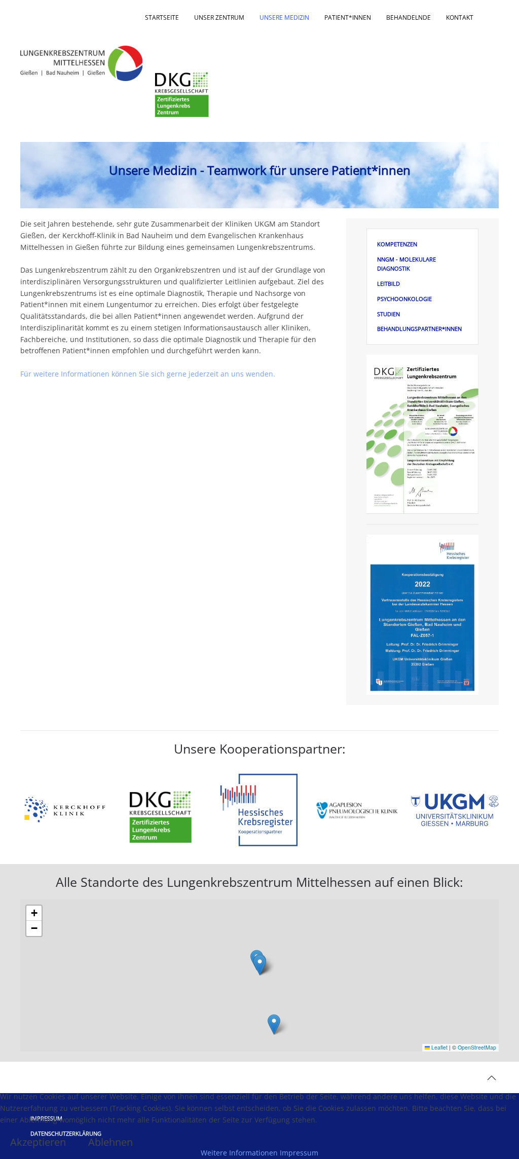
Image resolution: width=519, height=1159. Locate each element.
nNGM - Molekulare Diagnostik (406, 263)
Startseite (162, 17)
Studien (388, 314)
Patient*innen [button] (347, 17)
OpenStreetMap (477, 1047)
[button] (259, 965)
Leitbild (388, 283)
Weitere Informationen (239, 1152)
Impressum (299, 1152)
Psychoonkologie (404, 299)
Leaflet (439, 1047)
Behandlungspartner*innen (419, 328)
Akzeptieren (38, 1142)
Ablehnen (110, 1142)
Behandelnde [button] (408, 17)
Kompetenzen (397, 244)
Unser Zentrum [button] (219, 17)
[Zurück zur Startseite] (82, 63)
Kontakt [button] (459, 17)
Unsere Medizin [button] (284, 17)
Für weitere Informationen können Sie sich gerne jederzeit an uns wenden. (147, 374)
